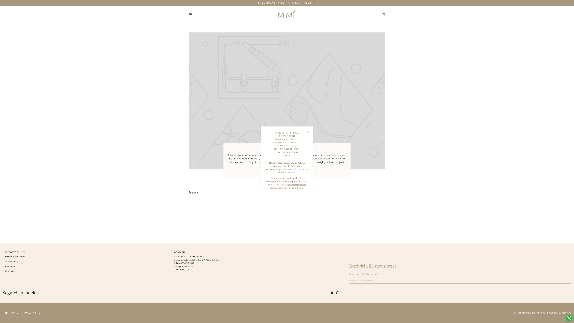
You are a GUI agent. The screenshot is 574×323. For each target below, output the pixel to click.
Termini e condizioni (15, 256)
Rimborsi (9, 271)
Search (541, 313)
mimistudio (523, 313)
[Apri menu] (193, 14)
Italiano (10, 313)
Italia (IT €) (31, 313)
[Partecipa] (568, 280)
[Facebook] (332, 292)
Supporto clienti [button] (15, 252)
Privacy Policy (11, 261)
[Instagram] (337, 292)
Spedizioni (10, 266)
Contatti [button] (179, 252)
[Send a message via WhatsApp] (569, 318)
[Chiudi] (309, 131)
